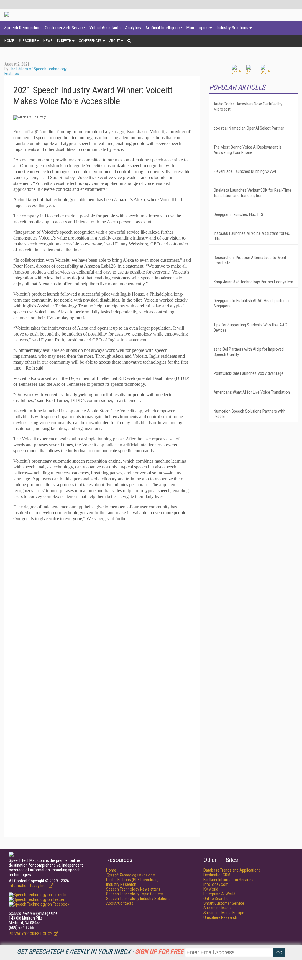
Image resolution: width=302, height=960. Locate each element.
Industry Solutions (232, 27)
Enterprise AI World (219, 893)
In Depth (64, 40)
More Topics (197, 27)
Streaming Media (217, 908)
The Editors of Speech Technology (38, 68)
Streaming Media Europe (223, 912)
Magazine (130, 875)
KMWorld (210, 889)
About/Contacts (119, 903)
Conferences (90, 40)
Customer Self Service (65, 27)
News (47, 40)
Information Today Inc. (28, 885)
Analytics (133, 27)
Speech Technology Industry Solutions (138, 898)
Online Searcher (216, 898)
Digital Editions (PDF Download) (132, 879)
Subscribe (27, 40)
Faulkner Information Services (228, 879)
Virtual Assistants (105, 27)
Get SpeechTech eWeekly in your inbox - (100, 951)
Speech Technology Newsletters (133, 889)
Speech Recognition (22, 27)
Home (9, 40)
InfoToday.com (216, 884)
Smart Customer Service (223, 903)
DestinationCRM (216, 875)
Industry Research (121, 884)
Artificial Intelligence (163, 27)
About (114, 40)
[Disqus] (102, 600)
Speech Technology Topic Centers (134, 893)
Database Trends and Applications (232, 870)
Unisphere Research (220, 917)
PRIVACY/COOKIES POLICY (30, 933)
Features (11, 73)
